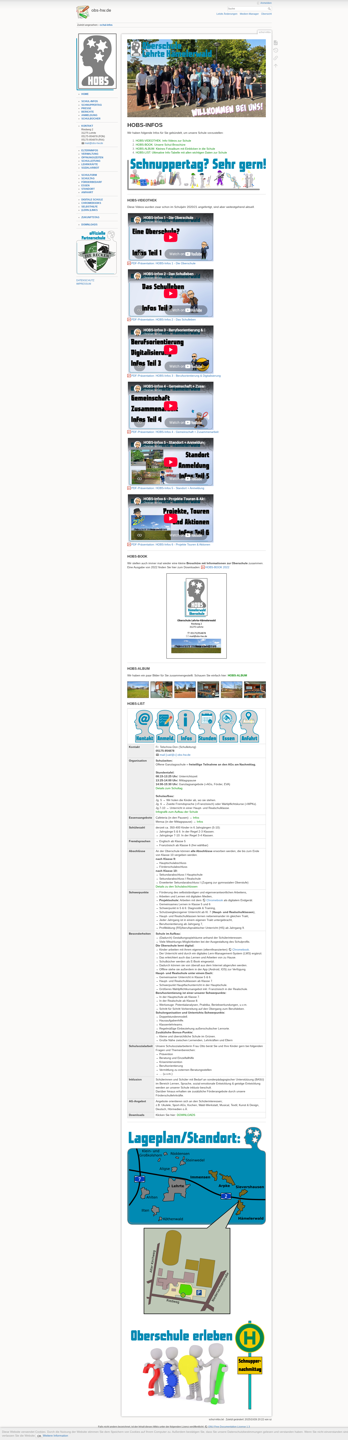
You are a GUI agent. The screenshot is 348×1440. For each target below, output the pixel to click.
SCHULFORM (89, 175)
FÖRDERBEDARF (91, 182)
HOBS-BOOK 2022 (217, 567)
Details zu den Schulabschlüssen (177, 886)
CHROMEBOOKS (91, 203)
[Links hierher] (275, 58)
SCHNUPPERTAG (91, 105)
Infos (196, 817)
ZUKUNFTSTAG (90, 217)
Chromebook (214, 900)
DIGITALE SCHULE (92, 199)
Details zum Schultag (169, 788)
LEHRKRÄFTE (89, 164)
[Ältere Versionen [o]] (275, 50)
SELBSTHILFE (89, 206)
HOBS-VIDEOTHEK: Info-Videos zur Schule (163, 140)
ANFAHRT (87, 192)
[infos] (186, 726)
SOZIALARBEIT (90, 167)
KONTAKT (87, 125)
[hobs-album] (196, 689)
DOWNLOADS (89, 224)
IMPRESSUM (83, 283)
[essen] (228, 726)
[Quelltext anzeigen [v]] (275, 43)
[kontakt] (144, 726)
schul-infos (106, 25)
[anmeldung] (165, 726)
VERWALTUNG (89, 153)
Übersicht (266, 13)
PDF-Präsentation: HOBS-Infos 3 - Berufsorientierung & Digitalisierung (176, 375)
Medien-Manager (249, 13)
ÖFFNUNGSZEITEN (92, 157)
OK (39, 1436)
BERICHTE (87, 111)
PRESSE (86, 108)
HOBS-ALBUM (237, 675)
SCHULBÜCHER (90, 118)
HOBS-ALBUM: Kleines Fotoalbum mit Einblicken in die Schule (175, 148)
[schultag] (207, 726)
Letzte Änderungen (226, 13)
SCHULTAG (87, 178)
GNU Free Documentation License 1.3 (229, 1426)
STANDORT (88, 189)
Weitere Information (55, 1435)
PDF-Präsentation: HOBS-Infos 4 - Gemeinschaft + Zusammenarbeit (175, 431)
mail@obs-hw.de (94, 143)
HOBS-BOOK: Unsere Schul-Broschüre (160, 144)
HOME (85, 94)
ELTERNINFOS (89, 150)
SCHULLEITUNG (90, 161)
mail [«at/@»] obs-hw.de (175, 754)
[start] (96, 61)
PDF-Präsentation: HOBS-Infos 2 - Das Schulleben (163, 319)
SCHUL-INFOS (89, 101)
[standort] (249, 726)
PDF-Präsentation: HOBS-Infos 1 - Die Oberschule (163, 263)
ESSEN (85, 185)
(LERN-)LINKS (89, 210)
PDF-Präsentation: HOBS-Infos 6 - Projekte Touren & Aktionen (170, 544)
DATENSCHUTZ (85, 280)
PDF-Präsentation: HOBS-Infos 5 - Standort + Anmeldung (167, 488)
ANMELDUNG (89, 115)
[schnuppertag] (196, 174)
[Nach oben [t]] (275, 65)
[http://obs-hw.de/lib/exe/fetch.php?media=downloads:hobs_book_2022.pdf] (196, 616)
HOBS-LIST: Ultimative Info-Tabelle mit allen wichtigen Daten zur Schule (181, 152)
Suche (270, 8)
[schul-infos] (196, 78)
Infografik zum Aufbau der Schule (177, 811)
